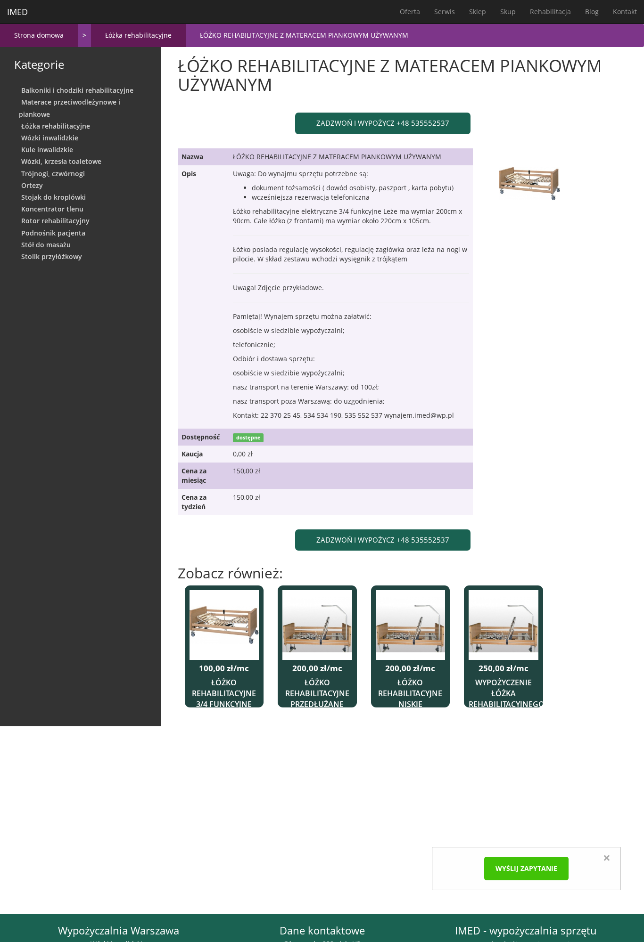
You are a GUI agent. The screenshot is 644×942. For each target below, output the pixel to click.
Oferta (410, 11)
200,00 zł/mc (317, 668)
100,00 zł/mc (224, 668)
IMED (17, 11)
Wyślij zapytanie (526, 868)
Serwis (444, 11)
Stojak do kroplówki (53, 197)
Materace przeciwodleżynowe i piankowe (69, 107)
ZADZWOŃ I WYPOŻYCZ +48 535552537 (382, 123)
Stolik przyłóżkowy (51, 256)
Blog (592, 11)
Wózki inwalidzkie (49, 137)
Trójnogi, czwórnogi (53, 173)
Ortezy (32, 185)
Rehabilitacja (550, 11)
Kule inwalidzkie (47, 149)
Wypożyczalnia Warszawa (118, 930)
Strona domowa (39, 35)
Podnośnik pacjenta (53, 232)
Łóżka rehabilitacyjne (138, 35)
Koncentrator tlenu (52, 208)
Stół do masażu (46, 244)
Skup (508, 11)
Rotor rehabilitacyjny (55, 220)
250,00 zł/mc (503, 668)
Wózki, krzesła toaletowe (61, 161)
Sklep (477, 11)
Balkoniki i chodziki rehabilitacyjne (77, 90)
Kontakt (625, 11)
